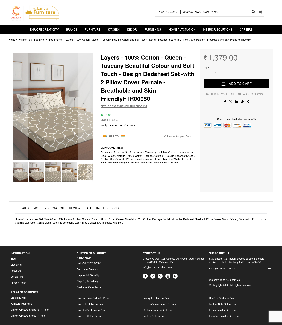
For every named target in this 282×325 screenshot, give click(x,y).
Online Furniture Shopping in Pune (30, 309)
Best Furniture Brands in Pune (159, 304)
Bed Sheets (55, 39)
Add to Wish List (222, 94)
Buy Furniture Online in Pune (93, 298)
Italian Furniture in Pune (222, 310)
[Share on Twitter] (231, 102)
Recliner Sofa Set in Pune (157, 310)
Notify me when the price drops (118, 125)
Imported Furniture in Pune (224, 316)
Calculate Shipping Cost (177, 136)
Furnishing (24, 39)
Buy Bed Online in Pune (90, 316)
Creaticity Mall (18, 297)
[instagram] (152, 276)
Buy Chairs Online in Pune (91, 310)
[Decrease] (207, 73)
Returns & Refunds (87, 269)
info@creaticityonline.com (157, 267)
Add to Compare (255, 94)
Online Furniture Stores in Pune (28, 315)
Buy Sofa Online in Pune (90, 304)
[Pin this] (242, 102)
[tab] (23, 209)
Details (22, 208)
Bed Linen (39, 39)
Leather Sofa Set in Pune (223, 304)
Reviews (75, 208)
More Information (49, 208)
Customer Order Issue (89, 287)
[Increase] (225, 73)
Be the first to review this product (124, 106)
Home (12, 39)
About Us (16, 270)
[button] (20, 107)
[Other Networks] (248, 102)
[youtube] (167, 276)
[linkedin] (175, 276)
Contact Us (17, 276)
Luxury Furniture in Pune (156, 298)
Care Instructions (103, 208)
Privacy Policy (19, 282)
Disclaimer (16, 264)
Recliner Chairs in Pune (222, 298)
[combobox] (218, 12)
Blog (13, 258)
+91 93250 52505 (91, 263)
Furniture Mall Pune (21, 303)
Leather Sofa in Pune (154, 316)
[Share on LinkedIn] (236, 102)
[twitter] (160, 276)
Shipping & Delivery (88, 281)
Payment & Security (88, 275)
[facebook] (145, 276)
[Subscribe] (269, 268)
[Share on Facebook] (225, 102)
